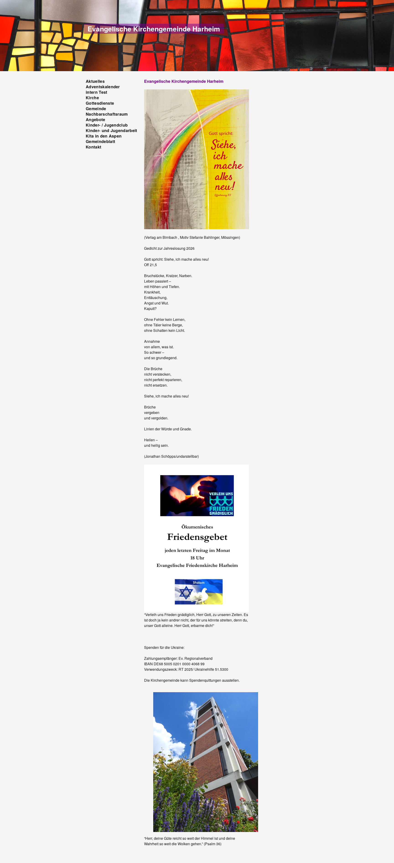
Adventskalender (103, 86)
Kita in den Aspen (104, 136)
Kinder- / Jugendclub (107, 125)
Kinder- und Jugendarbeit (111, 130)
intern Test (96, 92)
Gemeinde (96, 108)
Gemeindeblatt (100, 141)
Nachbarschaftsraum (107, 114)
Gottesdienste (100, 103)
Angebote (95, 119)
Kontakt (93, 147)
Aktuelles (95, 81)
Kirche (92, 97)
